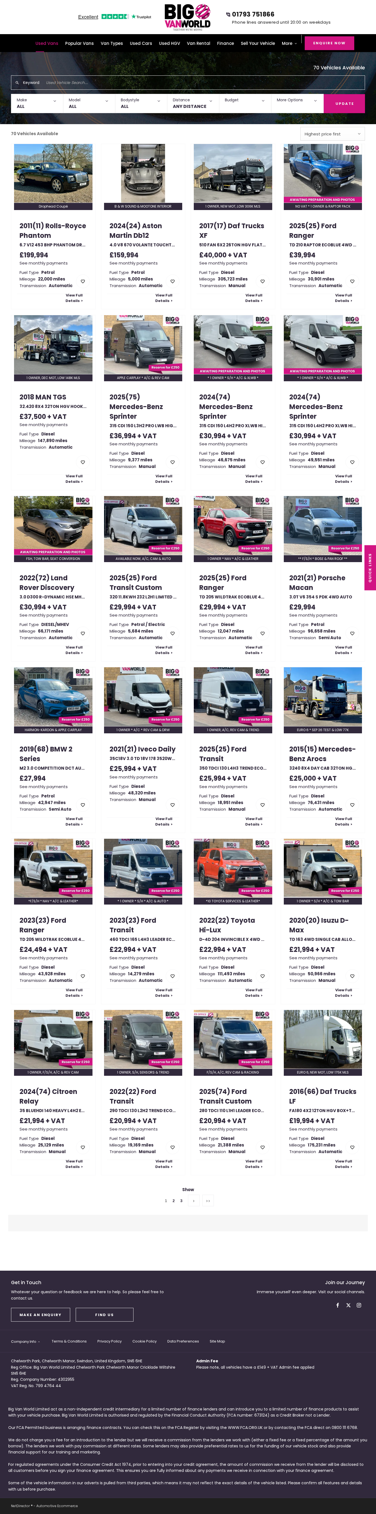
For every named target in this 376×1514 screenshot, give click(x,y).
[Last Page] (208, 1200)
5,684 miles (140, 631)
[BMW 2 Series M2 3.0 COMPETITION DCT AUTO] (53, 696)
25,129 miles (51, 1145)
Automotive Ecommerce (57, 1506)
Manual (237, 285)
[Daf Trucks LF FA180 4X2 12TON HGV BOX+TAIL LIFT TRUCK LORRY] (323, 1039)
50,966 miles (322, 974)
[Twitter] (348, 1305)
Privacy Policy (109, 1341)
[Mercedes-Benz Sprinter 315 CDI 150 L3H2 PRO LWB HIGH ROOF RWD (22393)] (143, 344)
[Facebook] (337, 1305)
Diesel (228, 272)
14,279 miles (141, 974)
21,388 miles (231, 1145)
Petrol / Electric (148, 624)
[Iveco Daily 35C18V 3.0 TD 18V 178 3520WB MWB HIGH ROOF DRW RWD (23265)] (143, 696)
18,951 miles (230, 802)
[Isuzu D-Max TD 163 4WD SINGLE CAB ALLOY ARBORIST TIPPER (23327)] (323, 868)
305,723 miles (233, 279)
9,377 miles (140, 460)
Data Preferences (183, 1341)
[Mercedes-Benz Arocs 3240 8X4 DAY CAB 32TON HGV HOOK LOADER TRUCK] (323, 696)
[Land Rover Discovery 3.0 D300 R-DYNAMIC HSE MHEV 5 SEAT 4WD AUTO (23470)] (53, 525)
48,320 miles (142, 793)
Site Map (217, 1341)
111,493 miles (231, 974)
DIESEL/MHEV (55, 624)
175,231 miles (322, 1145)
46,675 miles (232, 460)
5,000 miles (140, 279)
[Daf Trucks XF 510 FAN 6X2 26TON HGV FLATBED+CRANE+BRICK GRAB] (233, 173)
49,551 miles (321, 460)
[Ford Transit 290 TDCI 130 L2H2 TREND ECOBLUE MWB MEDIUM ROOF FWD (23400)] (143, 1039)
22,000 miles (51, 279)
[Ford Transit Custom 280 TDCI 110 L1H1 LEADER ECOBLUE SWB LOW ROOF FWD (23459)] (233, 1039)
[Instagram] (359, 1305)
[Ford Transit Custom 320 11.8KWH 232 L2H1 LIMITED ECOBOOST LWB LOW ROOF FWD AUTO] (143, 525)
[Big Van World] (188, 17)
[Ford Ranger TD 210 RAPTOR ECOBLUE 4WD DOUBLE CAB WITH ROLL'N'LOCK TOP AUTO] (323, 173)
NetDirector (21, 1506)
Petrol (48, 272)
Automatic (61, 285)
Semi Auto (329, 638)
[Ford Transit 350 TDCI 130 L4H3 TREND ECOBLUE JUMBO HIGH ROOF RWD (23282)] (233, 696)
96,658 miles (322, 631)
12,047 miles (231, 631)
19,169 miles (141, 1145)
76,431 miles (321, 802)
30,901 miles (321, 279)
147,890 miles (52, 440)
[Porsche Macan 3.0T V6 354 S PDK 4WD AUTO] (323, 525)
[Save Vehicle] (83, 281)
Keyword (31, 82)
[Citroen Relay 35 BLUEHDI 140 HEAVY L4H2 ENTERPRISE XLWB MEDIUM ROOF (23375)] (53, 1039)
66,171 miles (50, 631)
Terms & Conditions (69, 1341)
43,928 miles (52, 974)
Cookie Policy (144, 1341)
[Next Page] (194, 1200)
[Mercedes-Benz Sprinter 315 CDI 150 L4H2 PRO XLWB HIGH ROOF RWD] (233, 344)
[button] (37, 103)
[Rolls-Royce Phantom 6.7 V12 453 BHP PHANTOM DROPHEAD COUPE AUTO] (53, 173)
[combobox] (332, 134)
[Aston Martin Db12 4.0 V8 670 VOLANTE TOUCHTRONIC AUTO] (143, 173)
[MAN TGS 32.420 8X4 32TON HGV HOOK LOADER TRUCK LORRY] (53, 344)
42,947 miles (52, 802)
